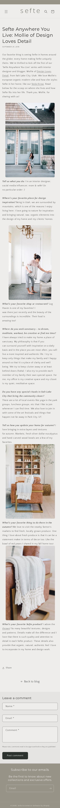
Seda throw (38, 84)
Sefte (20, 806)
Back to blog (32, 681)
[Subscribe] (50, 788)
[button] (6, 11)
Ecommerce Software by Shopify (36, 806)
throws (6, 628)
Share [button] (9, 668)
